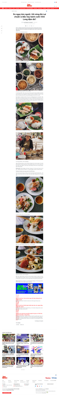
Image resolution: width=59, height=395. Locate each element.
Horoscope (52, 8)
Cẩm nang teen (46, 380)
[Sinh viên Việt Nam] (54, 378)
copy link (29, 26)
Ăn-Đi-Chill (35, 8)
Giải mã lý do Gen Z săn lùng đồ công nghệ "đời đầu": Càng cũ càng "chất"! (22, 343)
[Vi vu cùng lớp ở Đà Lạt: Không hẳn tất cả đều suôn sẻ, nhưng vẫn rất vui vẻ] (37, 338)
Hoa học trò (4, 377)
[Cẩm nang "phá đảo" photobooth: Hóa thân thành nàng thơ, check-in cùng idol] (8, 349)
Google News (46, 11)
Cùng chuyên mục (7, 332)
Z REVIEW (44, 8)
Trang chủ (3, 8)
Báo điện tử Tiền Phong (29, 5)
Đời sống (6, 8)
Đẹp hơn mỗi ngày (22, 8)
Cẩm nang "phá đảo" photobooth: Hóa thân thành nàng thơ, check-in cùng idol (8, 355)
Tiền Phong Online (24, 2)
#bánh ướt (22, 324)
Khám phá (10, 8)
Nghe (1, 26)
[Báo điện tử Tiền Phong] (47, 378)
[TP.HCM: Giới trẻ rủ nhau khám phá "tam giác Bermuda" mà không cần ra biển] (22, 349)
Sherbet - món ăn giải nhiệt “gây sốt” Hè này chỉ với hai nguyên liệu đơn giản (37, 366)
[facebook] (54, 2)
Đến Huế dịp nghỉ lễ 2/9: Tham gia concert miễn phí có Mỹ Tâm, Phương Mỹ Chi (22, 366)
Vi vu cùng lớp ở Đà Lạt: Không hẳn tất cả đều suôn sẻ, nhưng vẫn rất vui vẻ (37, 343)
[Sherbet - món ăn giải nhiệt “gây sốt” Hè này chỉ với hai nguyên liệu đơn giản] (37, 361)
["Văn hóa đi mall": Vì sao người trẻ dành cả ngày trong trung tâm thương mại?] (37, 349)
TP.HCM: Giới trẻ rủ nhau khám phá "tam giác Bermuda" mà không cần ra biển (22, 355)
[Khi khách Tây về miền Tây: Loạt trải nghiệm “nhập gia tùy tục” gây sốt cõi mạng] (8, 338)
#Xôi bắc (17, 324)
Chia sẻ (1, 28)
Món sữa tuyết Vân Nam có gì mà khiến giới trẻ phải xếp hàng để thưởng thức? (8, 366)
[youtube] (56, 2)
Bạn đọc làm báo (7, 392)
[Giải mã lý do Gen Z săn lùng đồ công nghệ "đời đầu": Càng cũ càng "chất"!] (22, 338)
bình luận (33, 26)
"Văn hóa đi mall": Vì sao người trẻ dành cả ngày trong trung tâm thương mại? (37, 355)
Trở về (1, 33)
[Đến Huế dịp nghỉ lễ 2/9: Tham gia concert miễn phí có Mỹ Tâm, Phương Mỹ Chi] (22, 361)
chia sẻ (26, 26)
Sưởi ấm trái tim (34, 380)
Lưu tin (1, 31)
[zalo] (42, 386)
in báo (31, 26)
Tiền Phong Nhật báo (31, 2)
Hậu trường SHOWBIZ (30, 8)
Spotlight (48, 8)
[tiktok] (40, 386)
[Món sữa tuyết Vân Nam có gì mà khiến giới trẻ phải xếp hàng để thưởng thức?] (8, 361)
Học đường (17, 8)
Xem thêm (56, 8)
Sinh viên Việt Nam (38, 2)
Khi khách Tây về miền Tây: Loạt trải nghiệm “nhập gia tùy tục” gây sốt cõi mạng (8, 343)
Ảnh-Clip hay (40, 8)
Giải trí (14, 8)
